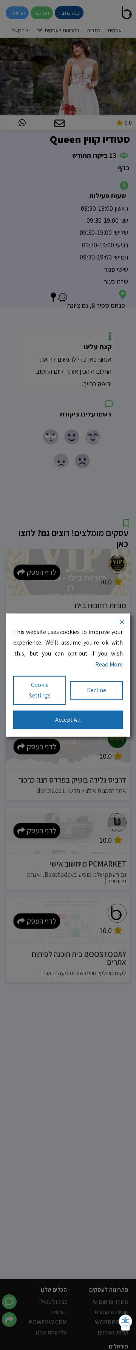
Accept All (68, 720)
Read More (109, 664)
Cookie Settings (40, 689)
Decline (96, 690)
